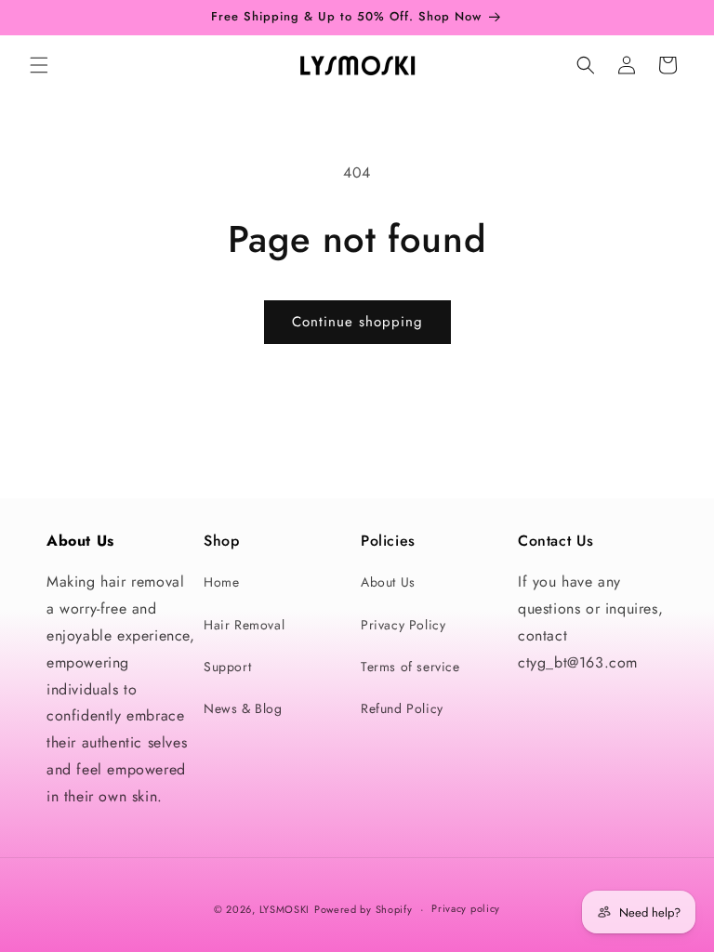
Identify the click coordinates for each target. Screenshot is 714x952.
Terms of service (410, 666)
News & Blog (243, 708)
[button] (39, 65)
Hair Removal (244, 624)
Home (221, 582)
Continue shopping (357, 321)
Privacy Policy (403, 624)
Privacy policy (465, 908)
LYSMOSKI (285, 909)
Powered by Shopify (363, 909)
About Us (388, 582)
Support (227, 666)
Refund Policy (402, 708)
